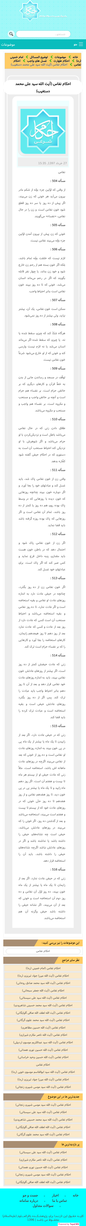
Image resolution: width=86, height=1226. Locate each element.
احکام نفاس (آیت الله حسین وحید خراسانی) (43, 1057)
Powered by (68, 1224)
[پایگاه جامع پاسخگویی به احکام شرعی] (43, 11)
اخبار (55, 1195)
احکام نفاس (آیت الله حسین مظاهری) (43, 1027)
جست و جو (30, 1195)
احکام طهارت (61, 60)
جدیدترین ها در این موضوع (63, 1097)
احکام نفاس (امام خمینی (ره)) (43, 968)
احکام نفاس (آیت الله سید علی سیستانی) (43, 997)
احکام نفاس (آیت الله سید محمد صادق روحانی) (43, 983)
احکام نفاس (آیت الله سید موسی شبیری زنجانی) (43, 1087)
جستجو (11, 34)
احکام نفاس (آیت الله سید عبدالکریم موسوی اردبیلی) (43, 1042)
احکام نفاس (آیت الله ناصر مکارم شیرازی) (43, 1034)
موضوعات (8, 44)
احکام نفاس (43, 951)
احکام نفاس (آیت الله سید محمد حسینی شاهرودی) (43, 1005)
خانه (75, 57)
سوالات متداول (43, 1205)
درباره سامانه (28, 1200)
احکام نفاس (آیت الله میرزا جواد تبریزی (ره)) (43, 975)
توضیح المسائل (39, 57)
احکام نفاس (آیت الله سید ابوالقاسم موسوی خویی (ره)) (43, 1072)
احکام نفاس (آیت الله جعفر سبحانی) (43, 990)
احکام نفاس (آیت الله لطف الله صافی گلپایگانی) (43, 1012)
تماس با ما (59, 1200)
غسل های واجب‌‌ (37, 60)
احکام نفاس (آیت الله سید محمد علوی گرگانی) (43, 1020)
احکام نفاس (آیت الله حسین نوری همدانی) (43, 1049)
